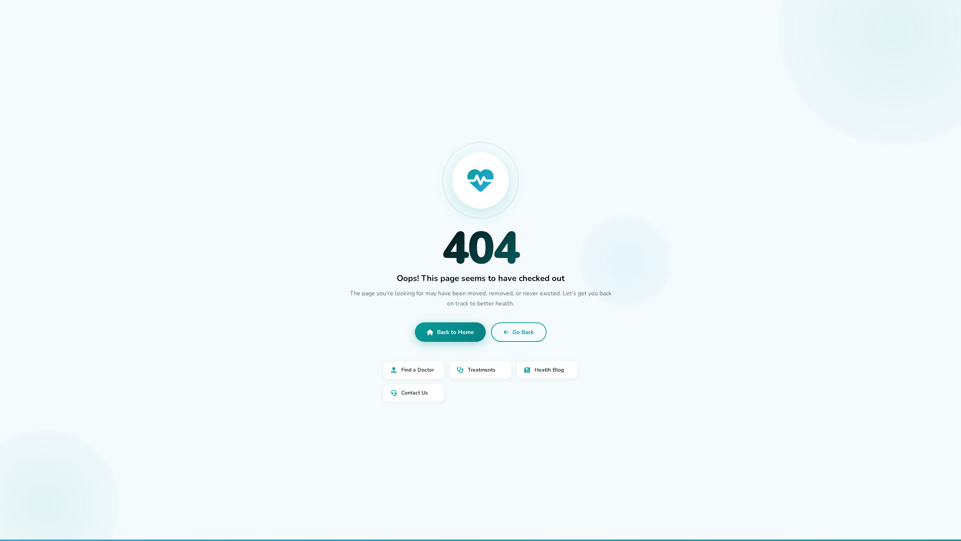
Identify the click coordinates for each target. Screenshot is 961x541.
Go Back (523, 332)
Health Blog (549, 369)
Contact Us (414, 392)
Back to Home (455, 332)
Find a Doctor (417, 369)
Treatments (482, 369)
